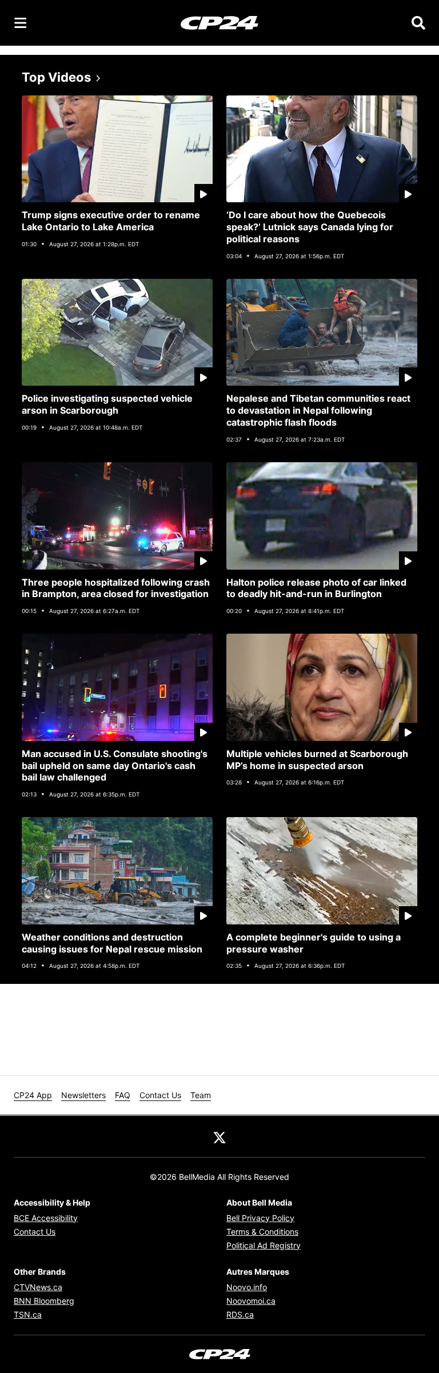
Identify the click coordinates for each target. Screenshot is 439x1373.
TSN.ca (28, 1314)
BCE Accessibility (46, 1218)
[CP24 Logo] (219, 22)
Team (200, 1095)
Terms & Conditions (262, 1231)
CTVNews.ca (38, 1287)
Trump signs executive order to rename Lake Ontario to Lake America (111, 221)
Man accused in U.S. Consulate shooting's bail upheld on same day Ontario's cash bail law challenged (114, 765)
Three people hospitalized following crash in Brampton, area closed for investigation (116, 588)
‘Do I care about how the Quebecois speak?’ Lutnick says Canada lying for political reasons (309, 227)
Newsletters (83, 1095)
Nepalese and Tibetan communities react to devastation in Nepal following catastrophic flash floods (318, 410)
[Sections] (20, 23)
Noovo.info (246, 1287)
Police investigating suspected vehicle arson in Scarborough (107, 404)
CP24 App (33, 1095)
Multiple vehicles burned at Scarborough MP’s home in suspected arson (317, 759)
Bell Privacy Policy (260, 1218)
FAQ (122, 1095)
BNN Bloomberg (44, 1301)
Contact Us (160, 1095)
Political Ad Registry (263, 1245)
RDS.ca (240, 1314)
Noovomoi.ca (251, 1301)
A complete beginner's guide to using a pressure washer (313, 943)
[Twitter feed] (219, 1136)
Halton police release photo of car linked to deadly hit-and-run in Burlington (316, 588)
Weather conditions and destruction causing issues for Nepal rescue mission (112, 943)
